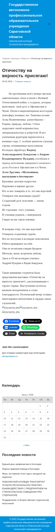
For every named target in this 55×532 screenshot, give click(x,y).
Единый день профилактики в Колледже (21, 464)
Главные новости (23, 81)
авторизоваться (9, 356)
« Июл (26, 445)
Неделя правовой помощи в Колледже (20, 469)
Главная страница (10, 58)
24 (5, 431)
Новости (25, 58)
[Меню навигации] (50, 24)
